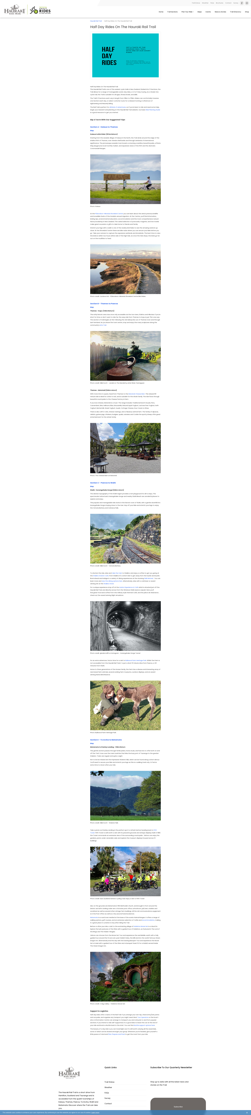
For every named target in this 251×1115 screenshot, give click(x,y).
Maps (199, 12)
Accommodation (148, 920)
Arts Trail (103, 325)
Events (208, 12)
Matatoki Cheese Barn (137, 394)
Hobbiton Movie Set (141, 926)
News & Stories (220, 12)
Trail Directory (235, 12)
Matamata (94, 917)
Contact (228, 3)
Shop (247, 12)
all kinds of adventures (117, 107)
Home (161, 12)
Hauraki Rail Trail (96, 21)
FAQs (212, 3)
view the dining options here (112, 581)
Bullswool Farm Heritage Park (136, 660)
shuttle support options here (144, 1025)
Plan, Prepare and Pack (116, 1034)
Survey (235, 3)
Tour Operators (143, 1017)
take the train (117, 573)
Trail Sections (172, 12)
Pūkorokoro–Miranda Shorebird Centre (109, 214)
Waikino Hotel (109, 584)
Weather (205, 3)
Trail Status (196, 3)
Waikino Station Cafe (101, 576)
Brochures (219, 3)
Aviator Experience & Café (128, 587)
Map (92, 307)
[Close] (247, 1112)
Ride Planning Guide (153, 110)
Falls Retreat (148, 578)
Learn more (95, 1112)
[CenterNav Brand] (28, 12)
